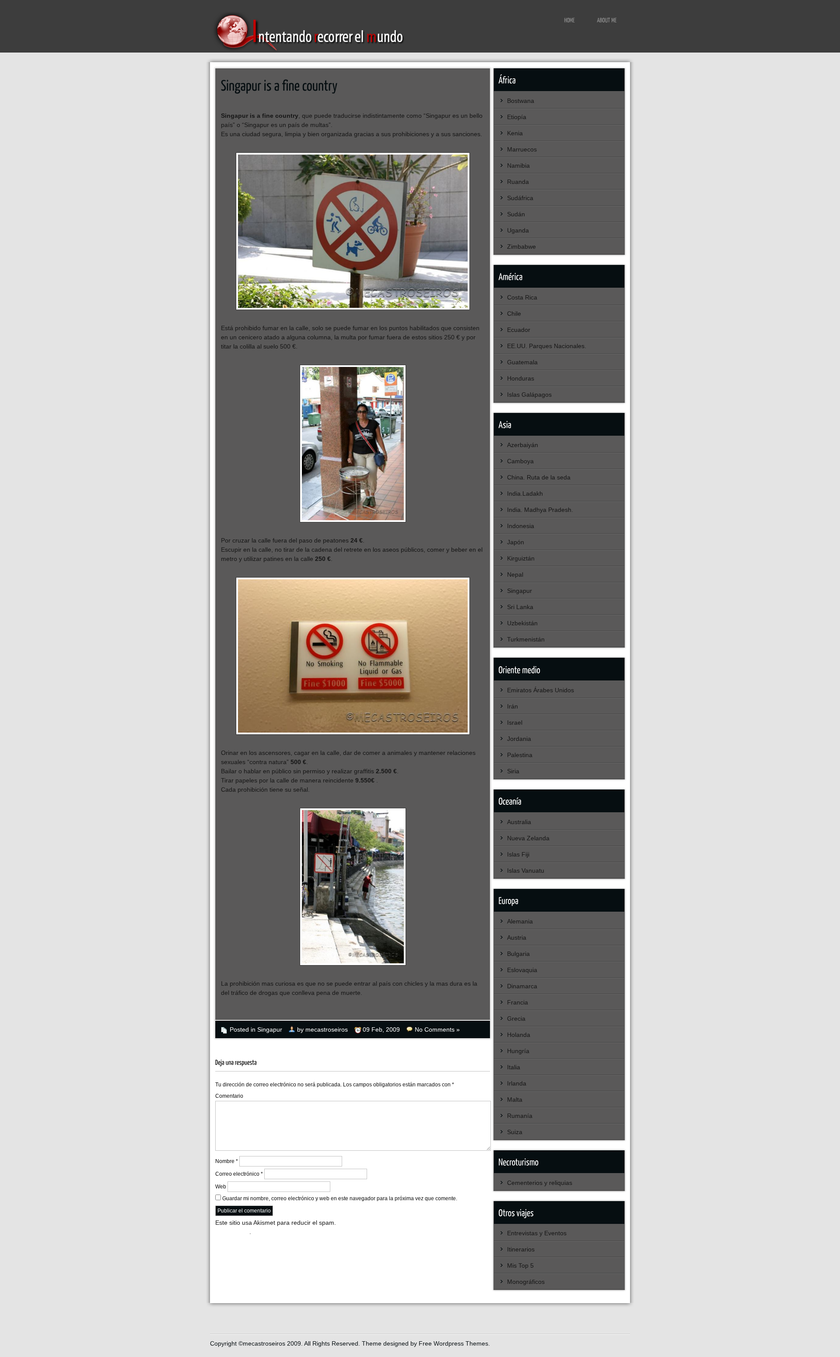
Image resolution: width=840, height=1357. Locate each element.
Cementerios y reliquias (539, 1182)
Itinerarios (521, 1249)
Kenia (515, 133)
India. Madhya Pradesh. (540, 509)
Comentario (229, 1096)
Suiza (514, 1131)
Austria (516, 937)
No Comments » (437, 1029)
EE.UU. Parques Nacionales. (546, 345)
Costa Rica (522, 297)
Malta (514, 1099)
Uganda (518, 230)
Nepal (515, 574)
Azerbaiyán (522, 444)
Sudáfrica (520, 197)
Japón (515, 542)
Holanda (518, 1034)
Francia (517, 1002)
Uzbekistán (522, 623)
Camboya (520, 461)
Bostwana (520, 100)
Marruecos (522, 149)
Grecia (516, 1018)
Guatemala (522, 362)
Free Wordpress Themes (453, 1343)
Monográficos (526, 1281)
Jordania (519, 738)
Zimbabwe (521, 246)
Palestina (519, 754)
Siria (513, 771)
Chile (514, 313)
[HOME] (570, 20)
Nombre (226, 1161)
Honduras (520, 378)
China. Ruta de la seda (538, 477)
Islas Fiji (518, 854)
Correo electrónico (239, 1174)
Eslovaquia (522, 969)
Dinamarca (522, 986)
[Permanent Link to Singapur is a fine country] (279, 84)
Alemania (520, 921)
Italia (513, 1067)
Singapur (269, 1029)
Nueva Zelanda (528, 838)
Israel (514, 722)
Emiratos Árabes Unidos (540, 690)
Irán (512, 706)
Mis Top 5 (520, 1265)
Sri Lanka (520, 606)
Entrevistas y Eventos (537, 1233)
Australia (519, 821)
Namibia (518, 165)
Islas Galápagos (529, 394)
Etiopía (516, 116)
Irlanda (516, 1083)
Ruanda (518, 181)
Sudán (516, 214)
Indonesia (520, 525)
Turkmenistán (526, 639)
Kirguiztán (521, 558)
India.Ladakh (525, 493)
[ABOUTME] (607, 20)
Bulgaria (518, 953)
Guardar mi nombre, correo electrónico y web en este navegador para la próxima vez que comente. (339, 1198)
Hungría (518, 1050)
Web (220, 1187)
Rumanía (519, 1115)
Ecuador (518, 329)
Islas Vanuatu (525, 870)
